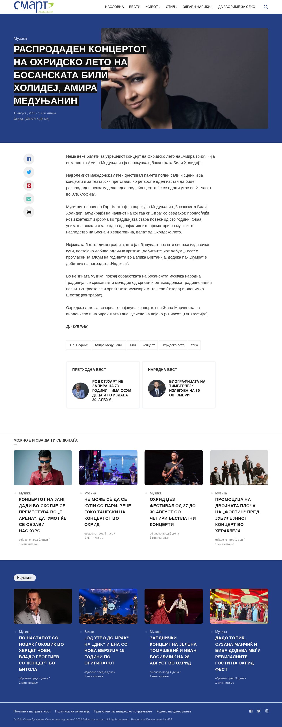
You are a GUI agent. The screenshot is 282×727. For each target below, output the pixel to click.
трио (194, 345)
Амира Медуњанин (109, 345)
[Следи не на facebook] (251, 711)
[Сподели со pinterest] (28, 185)
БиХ (133, 345)
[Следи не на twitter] (258, 711)
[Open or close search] (265, 7)
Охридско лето (172, 345)
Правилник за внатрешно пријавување (123, 711)
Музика (20, 38)
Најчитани (24, 577)
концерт (149, 345)
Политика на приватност (32, 711)
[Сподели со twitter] (28, 172)
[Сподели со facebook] (28, 159)
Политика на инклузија (72, 711)
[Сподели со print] (28, 211)
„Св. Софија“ (78, 345)
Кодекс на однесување (173, 711)
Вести (89, 632)
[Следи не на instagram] (265, 711)
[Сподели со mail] (28, 198)
